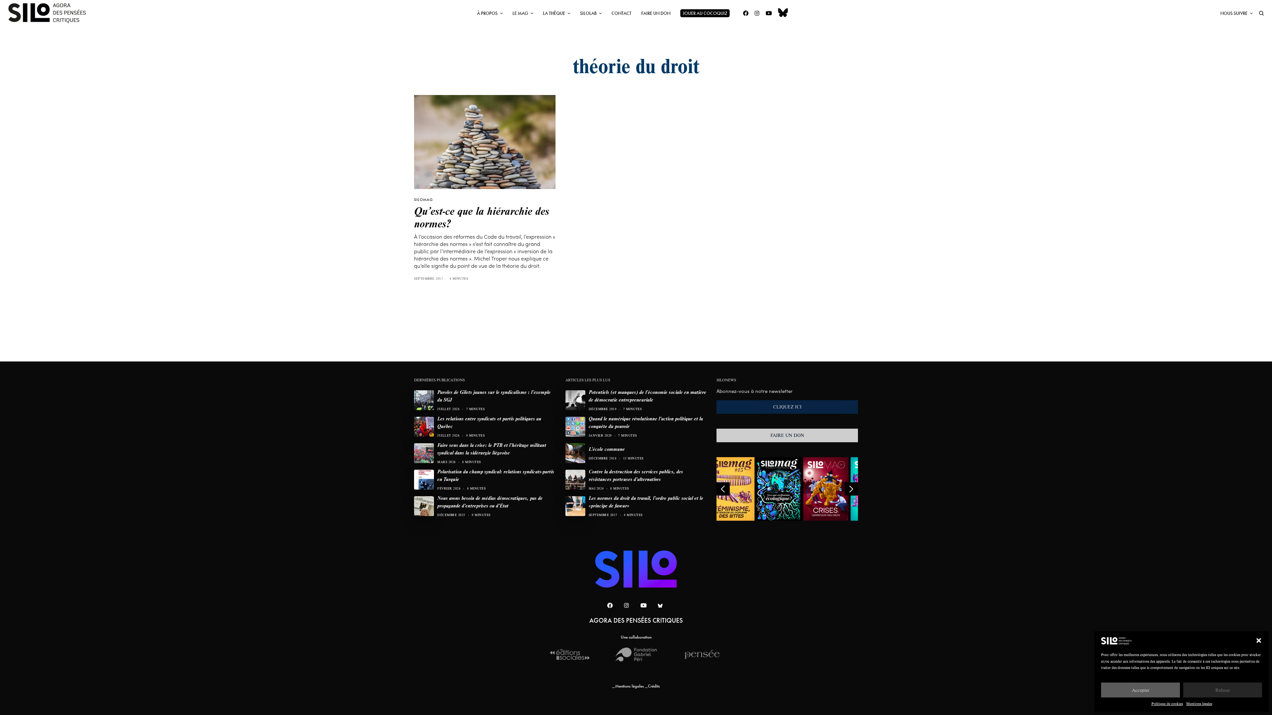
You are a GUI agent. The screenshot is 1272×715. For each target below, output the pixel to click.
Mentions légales (1199, 703)
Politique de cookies (1167, 703)
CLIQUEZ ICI (787, 407)
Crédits (654, 686)
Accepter (1140, 690)
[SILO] (50, 13)
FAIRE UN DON (787, 435)
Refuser (1222, 690)
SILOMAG (423, 199)
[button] (1258, 640)
